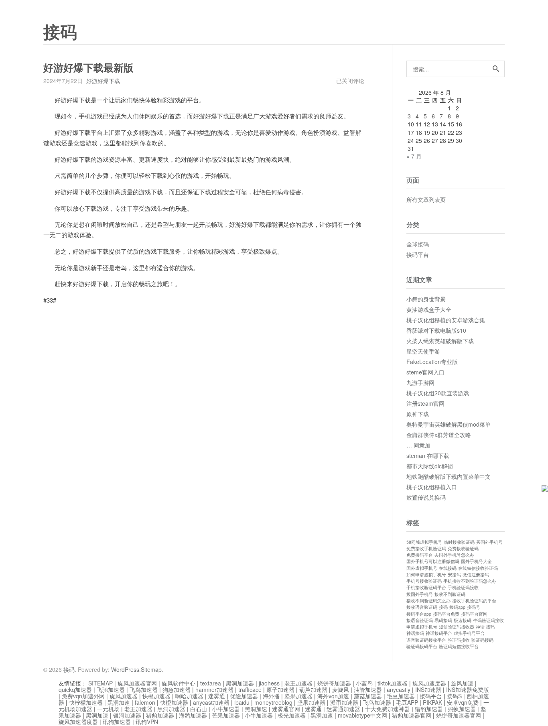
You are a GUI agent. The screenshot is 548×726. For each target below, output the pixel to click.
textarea (210, 683)
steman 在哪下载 (427, 455)
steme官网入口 (425, 372)
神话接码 (415, 633)
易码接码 (443, 620)
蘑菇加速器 (368, 696)
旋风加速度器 (429, 683)
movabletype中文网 (362, 715)
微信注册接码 (476, 574)
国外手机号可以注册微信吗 (432, 561)
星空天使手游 (423, 351)
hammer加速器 (214, 689)
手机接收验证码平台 (426, 587)
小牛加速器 (226, 709)
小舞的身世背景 (426, 299)
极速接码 (462, 620)
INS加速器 (428, 689)
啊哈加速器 (189, 696)
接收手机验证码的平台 (474, 601)
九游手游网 (420, 382)
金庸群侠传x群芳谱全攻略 (438, 435)
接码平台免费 (446, 614)
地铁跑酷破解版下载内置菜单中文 (448, 476)
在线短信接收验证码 (478, 568)
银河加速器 (127, 715)
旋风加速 (462, 683)
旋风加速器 (124, 696)
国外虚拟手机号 (421, 568)
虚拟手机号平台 (469, 633)
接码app (457, 607)
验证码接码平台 (421, 646)
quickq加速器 (75, 689)
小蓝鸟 (364, 683)
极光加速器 (292, 715)
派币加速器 (344, 702)
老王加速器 (298, 683)
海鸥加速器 (193, 715)
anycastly (398, 689)
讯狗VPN (147, 722)
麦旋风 (340, 689)
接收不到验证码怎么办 (428, 601)
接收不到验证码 (449, 594)
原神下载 (417, 414)
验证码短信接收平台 (459, 646)
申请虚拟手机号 (421, 627)
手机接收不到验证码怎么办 (469, 581)
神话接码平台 (439, 633)
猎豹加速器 (429, 709)
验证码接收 (459, 640)
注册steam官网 (425, 403)
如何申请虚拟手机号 (426, 574)
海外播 (271, 696)
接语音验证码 (419, 620)
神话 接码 (485, 627)
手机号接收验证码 (424, 581)
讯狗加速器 (117, 722)
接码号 (473, 607)
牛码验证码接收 (488, 620)
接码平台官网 (474, 614)
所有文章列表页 (426, 199)
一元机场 (108, 709)
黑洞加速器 (240, 683)
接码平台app (418, 614)
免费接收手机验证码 (426, 548)
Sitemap (151, 669)
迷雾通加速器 (343, 709)
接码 (60, 32)
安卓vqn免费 (463, 702)
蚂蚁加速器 (462, 709)
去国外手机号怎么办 (454, 555)
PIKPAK (432, 702)
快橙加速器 (156, 696)
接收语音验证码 (421, 607)
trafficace (250, 689)
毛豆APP (407, 702)
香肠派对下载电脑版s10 (436, 330)
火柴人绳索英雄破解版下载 (440, 341)
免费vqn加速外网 (83, 696)
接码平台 (417, 254)
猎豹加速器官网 (411, 715)
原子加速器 (280, 689)
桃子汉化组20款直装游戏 (437, 393)
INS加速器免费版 (467, 689)
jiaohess (269, 683)
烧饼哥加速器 (334, 683)
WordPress (125, 669)
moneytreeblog (273, 702)
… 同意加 (418, 445)
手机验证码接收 (463, 587)
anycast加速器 (211, 702)
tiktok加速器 (393, 683)
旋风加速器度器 (78, 722)
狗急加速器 (176, 689)
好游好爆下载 (103, 81)
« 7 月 (414, 156)
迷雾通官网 (286, 709)
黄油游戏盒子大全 (428, 309)
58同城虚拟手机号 (424, 542)
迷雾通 (216, 696)
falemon (145, 702)
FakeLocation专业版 (432, 362)
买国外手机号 (489, 542)
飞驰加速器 (111, 689)
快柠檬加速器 (86, 702)
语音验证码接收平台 (426, 640)
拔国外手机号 (419, 594)
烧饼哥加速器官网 (458, 715)
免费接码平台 (419, 555)
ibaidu (242, 702)
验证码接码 (482, 640)
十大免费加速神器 (387, 709)
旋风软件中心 (178, 683)
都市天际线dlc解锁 (429, 466)
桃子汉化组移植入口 (431, 487)
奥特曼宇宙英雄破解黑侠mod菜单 (448, 424)
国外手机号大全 (476, 561)
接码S (454, 696)
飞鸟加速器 (144, 689)
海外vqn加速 (333, 696)
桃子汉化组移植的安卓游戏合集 (445, 320)
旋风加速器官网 (137, 683)
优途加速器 (244, 696)
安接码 (454, 574)
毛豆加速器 (401, 696)
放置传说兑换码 (426, 497)
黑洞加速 (119, 702)
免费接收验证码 (463, 548)
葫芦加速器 (313, 689)
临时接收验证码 (459, 542)
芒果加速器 (226, 715)
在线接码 (448, 568)
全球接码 (417, 244)
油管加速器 (368, 689)
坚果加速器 (298, 696)
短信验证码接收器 (456, 627)
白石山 (198, 709)
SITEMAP (100, 683)
